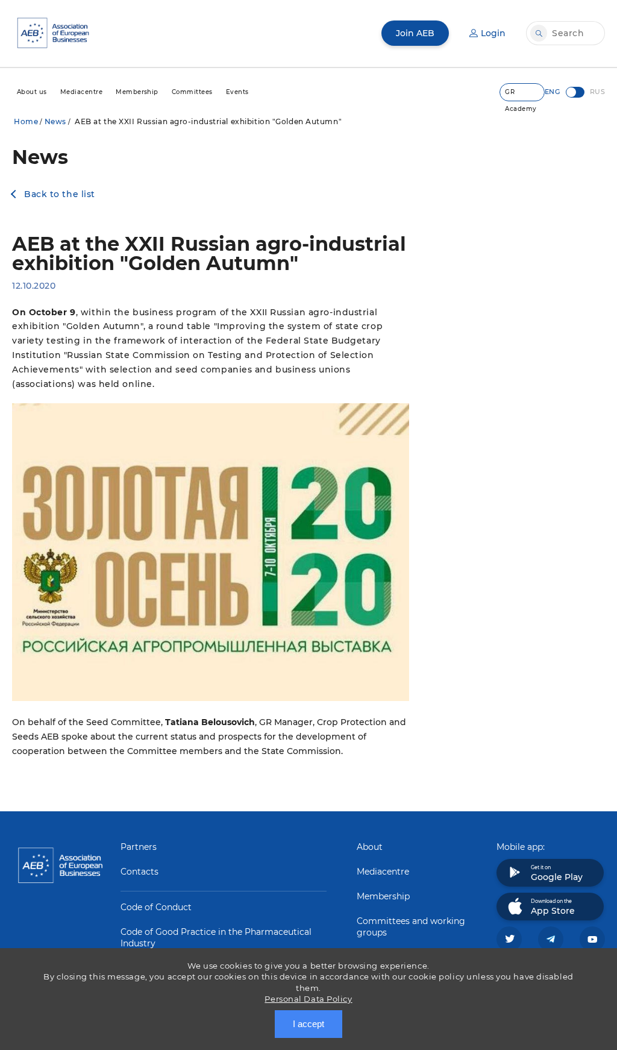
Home (26, 121)
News (55, 121)
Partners (139, 846)
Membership (383, 896)
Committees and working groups (411, 927)
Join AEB (415, 33)
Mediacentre (383, 871)
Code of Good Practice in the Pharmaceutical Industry (216, 937)
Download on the (553, 907)
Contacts (139, 871)
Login (493, 33)
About (370, 846)
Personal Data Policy (308, 999)
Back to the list (59, 194)
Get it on (557, 873)
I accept (308, 1024)
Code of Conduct (156, 907)
